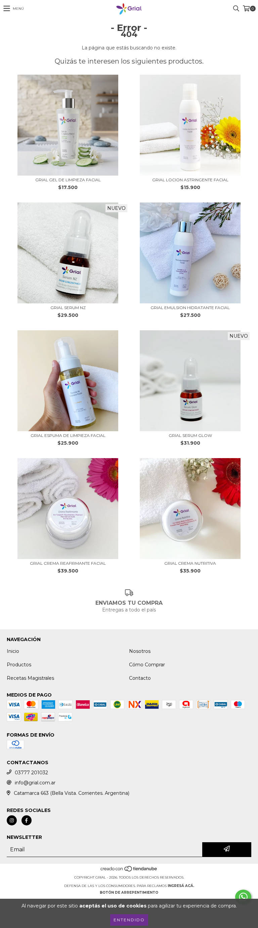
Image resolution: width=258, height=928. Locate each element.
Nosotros (139, 651)
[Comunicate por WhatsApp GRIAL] (243, 897)
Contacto (140, 678)
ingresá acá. (181, 886)
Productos (19, 665)
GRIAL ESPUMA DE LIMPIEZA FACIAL (68, 435)
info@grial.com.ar (35, 783)
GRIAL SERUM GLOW (190, 435)
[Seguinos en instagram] (12, 820)
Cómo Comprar (147, 665)
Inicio (13, 651)
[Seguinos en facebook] (27, 820)
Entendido (129, 919)
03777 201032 (31, 773)
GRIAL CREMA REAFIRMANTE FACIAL (68, 563)
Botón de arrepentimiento (129, 892)
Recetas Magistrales (30, 678)
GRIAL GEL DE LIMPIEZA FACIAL (68, 179)
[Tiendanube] (129, 870)
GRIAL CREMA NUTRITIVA (190, 563)
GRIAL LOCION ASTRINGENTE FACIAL (190, 179)
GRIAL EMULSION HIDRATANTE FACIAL (190, 307)
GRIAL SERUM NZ (68, 307)
